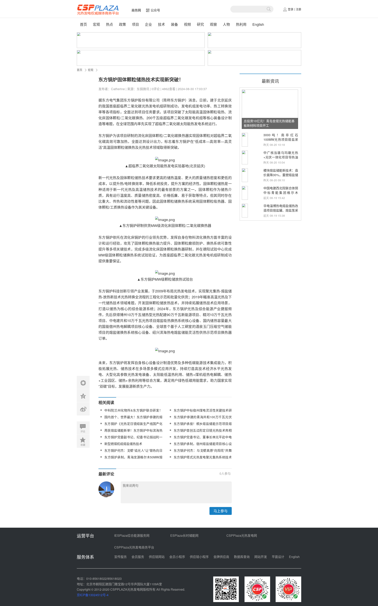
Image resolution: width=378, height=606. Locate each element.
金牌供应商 (221, 556)
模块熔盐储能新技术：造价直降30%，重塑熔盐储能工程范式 (280, 175)
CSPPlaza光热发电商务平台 (134, 547)
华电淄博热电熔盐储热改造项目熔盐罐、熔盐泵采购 (280, 210)
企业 (148, 24)
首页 (83, 24)
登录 (290, 9)
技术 (161, 24)
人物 (226, 24)
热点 (109, 24)
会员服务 (138, 556)
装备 (174, 24)
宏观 (96, 24)
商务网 (136, 10)
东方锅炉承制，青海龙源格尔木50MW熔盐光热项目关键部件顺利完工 (133, 459)
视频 (187, 24)
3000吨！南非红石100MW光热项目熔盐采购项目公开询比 (280, 139)
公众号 (155, 10)
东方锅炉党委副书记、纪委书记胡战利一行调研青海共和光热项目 (133, 439)
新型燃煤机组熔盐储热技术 (123, 443)
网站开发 (260, 556)
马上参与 (220, 510)
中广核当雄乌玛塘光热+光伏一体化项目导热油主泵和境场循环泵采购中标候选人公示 (280, 159)
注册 (298, 9)
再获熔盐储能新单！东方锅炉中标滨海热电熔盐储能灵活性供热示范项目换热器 (133, 432)
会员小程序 (177, 556)
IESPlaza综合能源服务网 (131, 535)
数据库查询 (242, 556)
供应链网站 (157, 556)
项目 (135, 24)
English (258, 24)
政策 (122, 24)
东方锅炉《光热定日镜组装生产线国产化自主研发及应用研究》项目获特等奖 (133, 426)
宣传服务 (120, 556)
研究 (200, 24)
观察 (213, 24)
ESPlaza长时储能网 (184, 535)
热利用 (241, 24)
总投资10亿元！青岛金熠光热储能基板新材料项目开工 (269, 123)
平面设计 (278, 556)
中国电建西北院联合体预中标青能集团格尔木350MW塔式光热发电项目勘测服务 (280, 195)
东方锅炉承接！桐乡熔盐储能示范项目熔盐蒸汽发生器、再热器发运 (203, 426)
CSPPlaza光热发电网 (241, 535)
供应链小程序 (199, 556)
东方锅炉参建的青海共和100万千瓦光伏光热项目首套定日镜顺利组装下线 (203, 419)
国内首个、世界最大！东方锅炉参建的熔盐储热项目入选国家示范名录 (133, 419)
